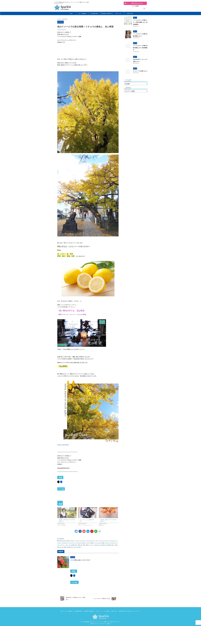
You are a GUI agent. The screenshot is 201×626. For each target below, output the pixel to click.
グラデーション (113, 540)
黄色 (80, 547)
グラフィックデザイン (62, 542)
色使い (112, 545)
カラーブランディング (104, 540)
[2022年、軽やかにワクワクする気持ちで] (66, 512)
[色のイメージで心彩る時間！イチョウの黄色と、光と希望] (88, 531)
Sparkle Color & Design (64, 540)
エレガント (82, 540)
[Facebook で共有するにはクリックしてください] (61, 482)
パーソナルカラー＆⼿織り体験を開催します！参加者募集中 (140, 47)
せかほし (73, 540)
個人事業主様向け (95, 13)
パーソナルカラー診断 (99, 542)
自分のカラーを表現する (100, 545)
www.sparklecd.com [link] (63, 468)
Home (71, 13)
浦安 (84, 545)
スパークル (70, 542)
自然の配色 (61, 538)
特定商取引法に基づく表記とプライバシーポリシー (130, 611)
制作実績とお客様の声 (106, 13)
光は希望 (72, 545)
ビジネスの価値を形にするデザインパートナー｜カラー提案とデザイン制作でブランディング (100, 621)
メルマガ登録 (106, 611)
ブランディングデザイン (110, 542)
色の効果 (108, 545)
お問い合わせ (130, 13)
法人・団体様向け (83, 13)
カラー (97, 540)
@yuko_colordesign (63, 444)
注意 (81, 545)
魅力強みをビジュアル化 (72, 547)
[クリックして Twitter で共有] (58, 482)
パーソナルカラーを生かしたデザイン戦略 (83, 542)
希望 (79, 545)
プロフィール (118, 13)
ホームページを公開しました (140, 71)
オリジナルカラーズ (90, 540)
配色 (65, 547)
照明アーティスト (90, 545)
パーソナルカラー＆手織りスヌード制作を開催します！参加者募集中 (140, 22)
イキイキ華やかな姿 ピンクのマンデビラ (80, 560)
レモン (66, 545)
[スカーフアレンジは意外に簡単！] (87, 512)
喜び (76, 545)
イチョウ (77, 540)
